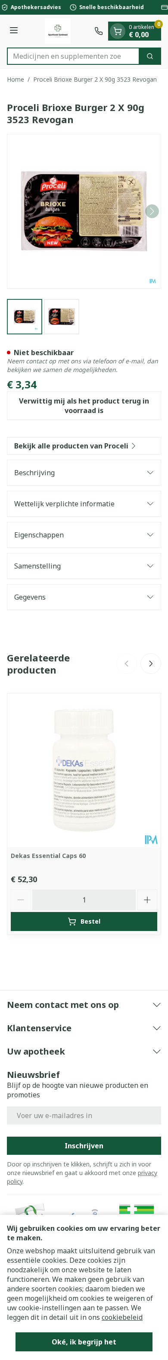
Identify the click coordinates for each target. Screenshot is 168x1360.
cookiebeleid (122, 1317)
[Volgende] (152, 211)
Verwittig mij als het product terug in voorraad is (84, 405)
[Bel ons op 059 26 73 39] (98, 31)
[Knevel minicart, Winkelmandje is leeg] (117, 31)
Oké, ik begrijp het (84, 1342)
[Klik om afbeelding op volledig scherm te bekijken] (84, 211)
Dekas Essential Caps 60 (48, 856)
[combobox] (73, 56)
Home (15, 79)
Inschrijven (84, 1145)
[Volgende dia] (150, 663)
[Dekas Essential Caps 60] (84, 770)
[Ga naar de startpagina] (57, 31)
